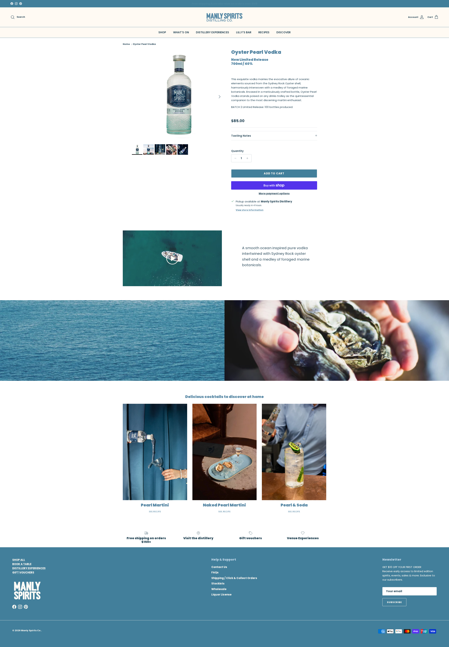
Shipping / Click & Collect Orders (234, 578)
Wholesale (218, 589)
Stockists (217, 583)
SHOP (162, 32)
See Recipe (155, 511)
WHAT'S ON (181, 32)
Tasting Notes (241, 136)
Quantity (237, 151)
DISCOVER (283, 32)
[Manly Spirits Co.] (224, 17)
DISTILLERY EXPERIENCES (212, 32)
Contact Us (219, 567)
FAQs (215, 572)
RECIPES (263, 32)
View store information (249, 210)
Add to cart (274, 173)
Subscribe (394, 602)
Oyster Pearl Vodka (144, 44)
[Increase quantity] (248, 158)
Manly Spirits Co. (31, 630)
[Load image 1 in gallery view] (177, 95)
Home (126, 44)
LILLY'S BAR (243, 32)
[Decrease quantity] (234, 158)
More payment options (274, 193)
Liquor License (221, 594)
